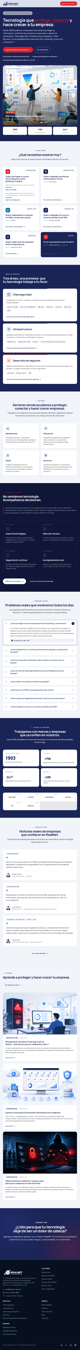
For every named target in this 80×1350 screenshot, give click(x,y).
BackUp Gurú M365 (24, 342)
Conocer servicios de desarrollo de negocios (22, 379)
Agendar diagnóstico (69, 4)
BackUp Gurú (12, 342)
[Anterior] (6, 95)
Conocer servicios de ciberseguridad (19, 317)
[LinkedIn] (61, 1345)
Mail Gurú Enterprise (13, 200)
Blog (43, 1315)
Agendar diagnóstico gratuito (16, 50)
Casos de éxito (47, 1312)
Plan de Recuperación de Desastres (53, 342)
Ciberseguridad (8, 1305)
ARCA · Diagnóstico (48, 1289)
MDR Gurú (41, 307)
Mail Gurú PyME (11, 190)
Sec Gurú (58, 307)
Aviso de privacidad (9, 1334)
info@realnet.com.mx (13, 1289)
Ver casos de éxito (39, 953)
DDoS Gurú (67, 307)
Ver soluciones (42, 50)
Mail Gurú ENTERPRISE (28, 307)
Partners (45, 1308)
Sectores (6, 1315)
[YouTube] (75, 1345)
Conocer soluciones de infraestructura (20, 348)
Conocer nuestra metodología (41, 581)
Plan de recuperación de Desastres (15, 1318)
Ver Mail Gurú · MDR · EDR (21, 640)
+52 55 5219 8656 (12, 1293)
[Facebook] (70, 1345)
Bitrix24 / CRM (46, 1286)
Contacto (45, 1318)
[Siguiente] (74, 95)
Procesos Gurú (21, 373)
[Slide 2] (39, 122)
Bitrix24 (10, 373)
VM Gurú (35, 342)
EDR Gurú (50, 307)
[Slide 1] (37, 122)
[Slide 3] (41, 122)
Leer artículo (9, 1058)
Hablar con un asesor (13, 581)
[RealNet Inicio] (11, 3)
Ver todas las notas (12, 985)
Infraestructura (8, 1308)
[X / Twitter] (66, 1345)
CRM (30, 373)
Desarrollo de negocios (11, 1312)
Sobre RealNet (47, 1305)
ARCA (9, 310)
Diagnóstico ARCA (9, 1327)
